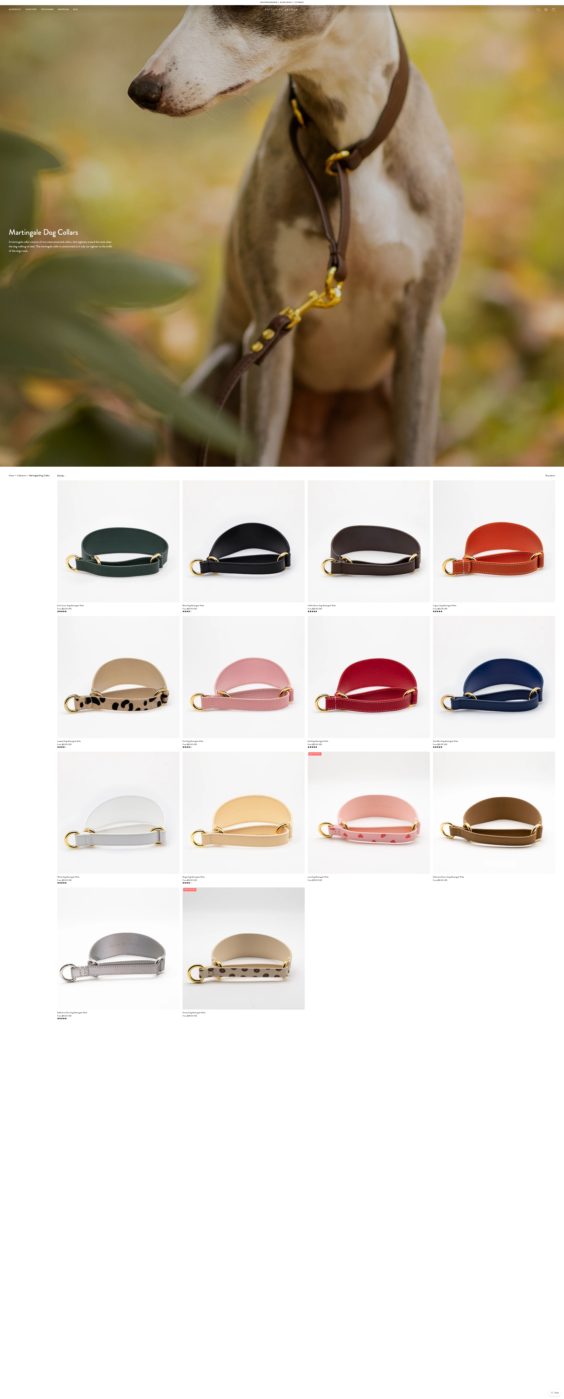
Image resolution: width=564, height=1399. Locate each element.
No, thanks (282, 721)
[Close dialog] (313, 668)
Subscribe (282, 714)
